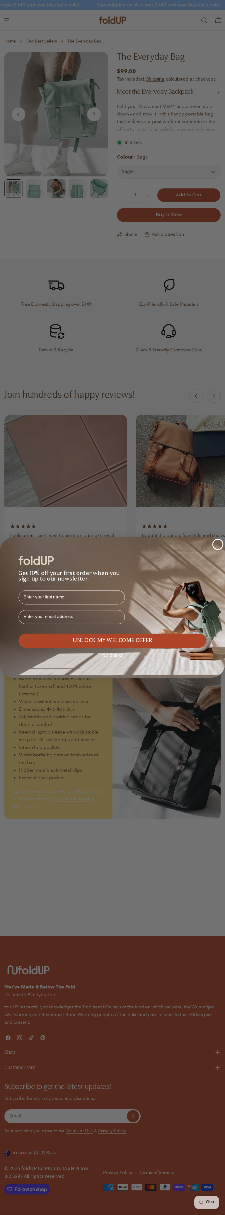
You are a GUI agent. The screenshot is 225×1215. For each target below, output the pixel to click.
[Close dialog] (218, 544)
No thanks (112, 656)
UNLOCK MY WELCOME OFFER (112, 641)
